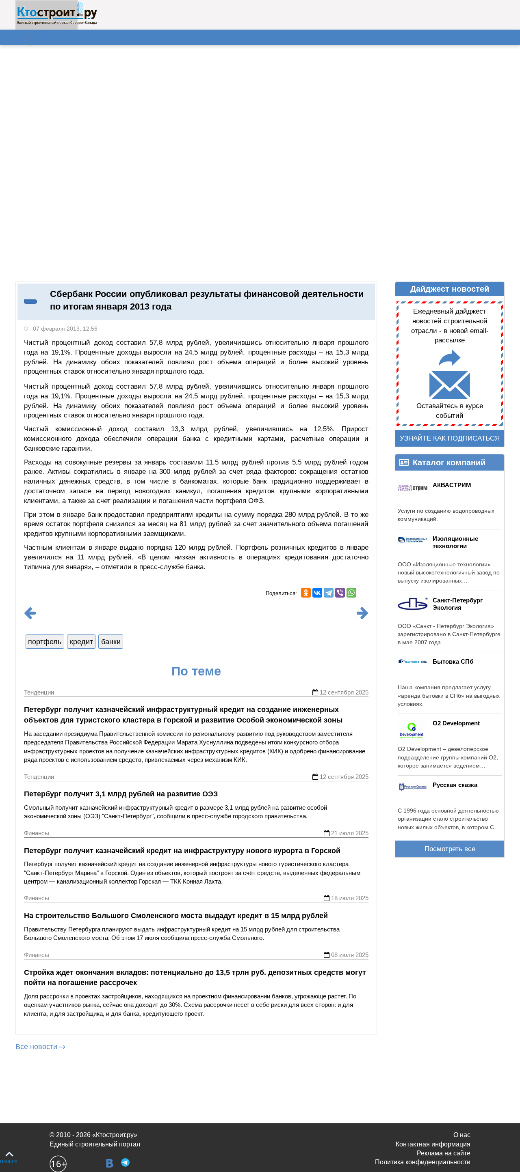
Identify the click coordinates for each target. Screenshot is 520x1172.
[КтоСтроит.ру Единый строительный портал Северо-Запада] (57, 23)
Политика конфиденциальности (422, 1162)
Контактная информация (433, 1144)
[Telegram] (329, 593)
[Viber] (340, 593)
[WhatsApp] (351, 593)
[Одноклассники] (306, 593)
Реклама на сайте (443, 1153)
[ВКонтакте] (317, 593)
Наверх (8, 1161)
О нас (461, 1134)
